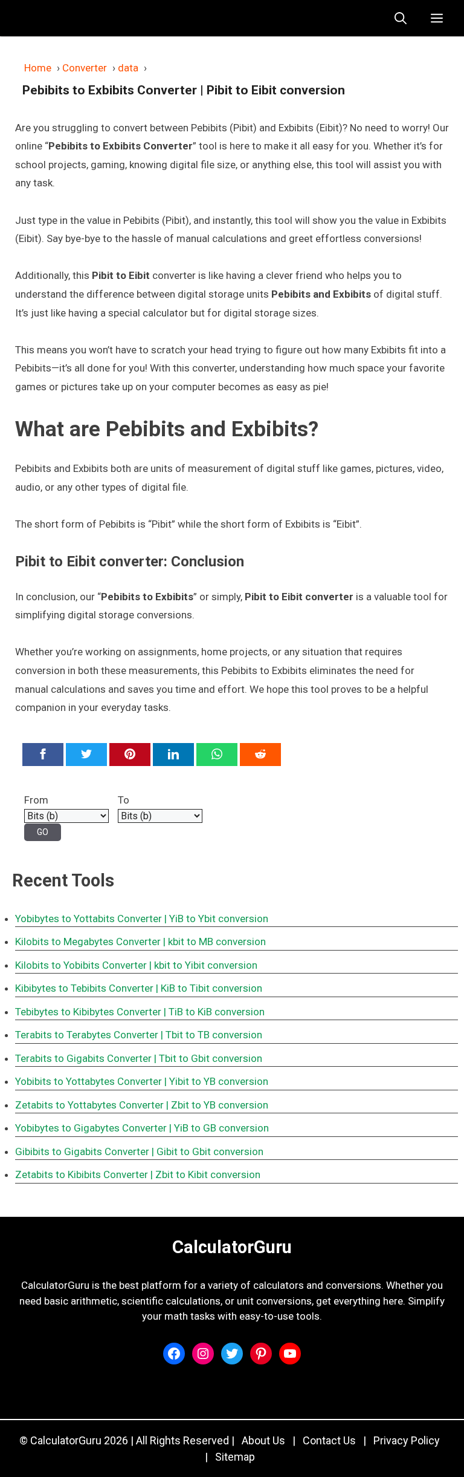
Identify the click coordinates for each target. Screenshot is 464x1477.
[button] (400, 18)
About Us (263, 1440)
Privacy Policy (406, 1440)
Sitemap (235, 1456)
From (36, 800)
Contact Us (329, 1440)
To (123, 800)
